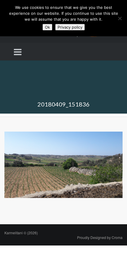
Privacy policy (70, 27)
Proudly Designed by (100, 237)
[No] (120, 18)
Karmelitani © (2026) (21, 232)
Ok (47, 27)
